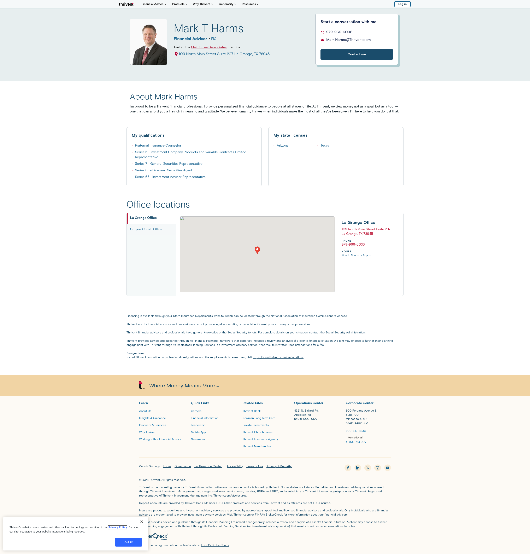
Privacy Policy (117, 527)
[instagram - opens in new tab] (377, 467)
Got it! (128, 542)
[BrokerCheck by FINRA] (265, 536)
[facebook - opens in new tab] (347, 467)
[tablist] (151, 254)
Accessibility (235, 466)
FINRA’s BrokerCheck (269, 514)
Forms (167, 466)
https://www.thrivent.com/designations (278, 357)
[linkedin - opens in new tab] (357, 467)
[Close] (141, 521)
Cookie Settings (149, 466)
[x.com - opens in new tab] (367, 467)
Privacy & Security (279, 466)
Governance (183, 466)
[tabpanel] (285, 254)
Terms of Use (254, 466)
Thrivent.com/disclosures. (230, 495)
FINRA (261, 491)
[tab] (151, 218)
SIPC (274, 491)
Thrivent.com (242, 514)
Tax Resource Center (208, 466)
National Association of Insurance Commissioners (303, 316)
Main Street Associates (209, 47)
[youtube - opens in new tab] (387, 467)
